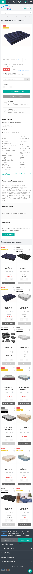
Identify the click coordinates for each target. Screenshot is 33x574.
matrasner (27, 173)
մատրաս (16, 173)
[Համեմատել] (14, 250)
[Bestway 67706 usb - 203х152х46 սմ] (24, 377)
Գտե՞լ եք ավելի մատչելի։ (24, 70)
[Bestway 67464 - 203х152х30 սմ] (8, 498)
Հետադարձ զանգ (26, 8)
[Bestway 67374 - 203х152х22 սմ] (8, 297)
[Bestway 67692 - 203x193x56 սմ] (24, 498)
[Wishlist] (24, 60)
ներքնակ (21, 173)
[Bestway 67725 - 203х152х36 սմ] (8, 417)
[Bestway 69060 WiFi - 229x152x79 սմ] (24, 458)
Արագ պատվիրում (16, 96)
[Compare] (29, 60)
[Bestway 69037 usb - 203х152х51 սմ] (24, 417)
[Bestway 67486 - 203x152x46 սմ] (24, 297)
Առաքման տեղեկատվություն (11, 122)
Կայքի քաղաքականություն (12, 543)
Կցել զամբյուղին (16, 91)
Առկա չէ (24, 283)
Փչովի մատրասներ (9, 16)
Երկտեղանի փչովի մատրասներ (23, 16)
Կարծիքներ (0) (7, 126)
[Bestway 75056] (8, 337)
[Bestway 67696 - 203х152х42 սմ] (24, 337)
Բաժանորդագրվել (25, 540)
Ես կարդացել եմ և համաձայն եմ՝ (12, 543)
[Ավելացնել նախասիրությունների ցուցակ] (14, 247)
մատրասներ (6, 174)
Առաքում (11, 101)
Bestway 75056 (9, 347)
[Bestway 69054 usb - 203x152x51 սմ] (8, 458)
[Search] (30, 12)
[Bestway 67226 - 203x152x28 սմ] (24, 257)
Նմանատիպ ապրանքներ (10, 133)
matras (11, 173)
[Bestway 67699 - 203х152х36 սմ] (8, 377)
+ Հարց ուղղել (8, 234)
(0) (18, 59)
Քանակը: (5, 84)
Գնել (27, 79)
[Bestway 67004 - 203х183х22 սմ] (8, 257)
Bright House (17, 566)
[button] (13, 2)
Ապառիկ (10, 109)
